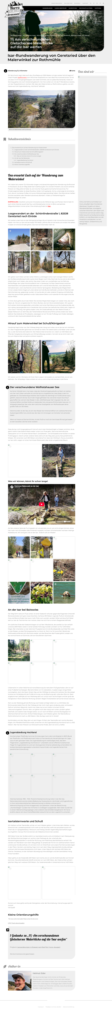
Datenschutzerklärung (68, 1006)
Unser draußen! (56, 3)
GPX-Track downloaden (16, 923)
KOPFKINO (98, 8)
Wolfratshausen (16, 35)
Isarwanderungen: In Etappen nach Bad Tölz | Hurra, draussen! (38, 947)
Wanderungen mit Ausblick (60, 35)
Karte (73, 71)
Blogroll (77, 3)
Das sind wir (68, 3)
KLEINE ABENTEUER (60, 8)
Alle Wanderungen (29, 35)
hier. (49, 206)
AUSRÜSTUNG (73, 8)
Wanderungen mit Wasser (80, 35)
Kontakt (85, 3)
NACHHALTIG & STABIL (85, 8)
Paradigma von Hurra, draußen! (53, 1006)
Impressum (41, 1006)
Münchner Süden (43, 35)
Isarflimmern (22, 77)
